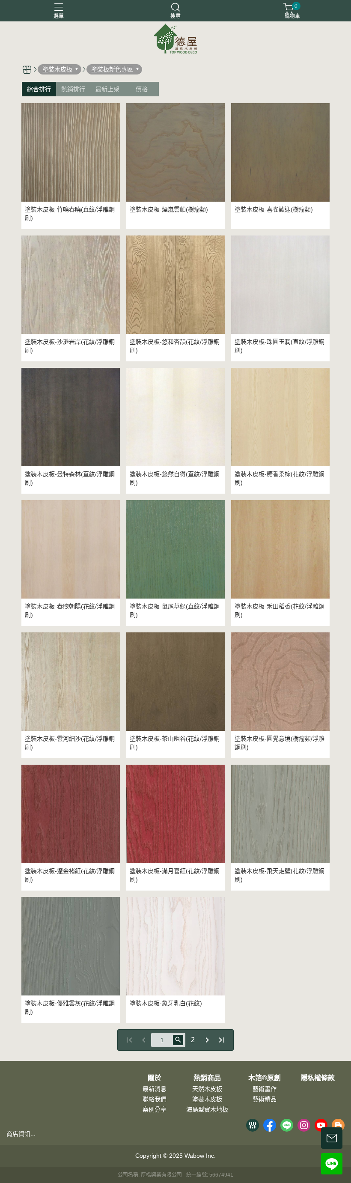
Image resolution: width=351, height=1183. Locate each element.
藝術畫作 (265, 1089)
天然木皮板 (207, 1089)
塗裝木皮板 (207, 1099)
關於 (154, 1078)
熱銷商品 (207, 1078)
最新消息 (155, 1089)
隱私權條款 (317, 1078)
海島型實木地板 (207, 1109)
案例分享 (155, 1109)
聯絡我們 (155, 1099)
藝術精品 (265, 1099)
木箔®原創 (264, 1078)
